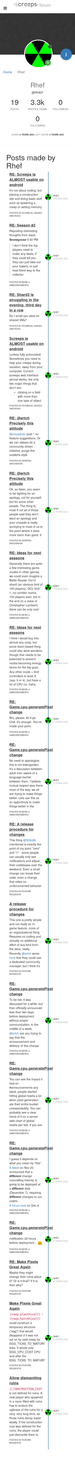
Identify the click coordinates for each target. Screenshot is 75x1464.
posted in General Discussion (20, 462)
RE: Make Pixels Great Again (23, 1264)
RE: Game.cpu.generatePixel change (31, 707)
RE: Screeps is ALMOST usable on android (26, 179)
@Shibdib (29, 840)
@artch (26, 953)
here (12, 958)
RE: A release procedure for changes (21, 829)
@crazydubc (17, 434)
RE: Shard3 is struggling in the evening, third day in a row (25, 302)
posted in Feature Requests (20, 893)
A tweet (14, 1168)
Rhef (56, 195)
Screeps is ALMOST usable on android (26, 343)
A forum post (17, 1205)
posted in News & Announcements (19, 283)
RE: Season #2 (22, 225)
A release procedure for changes (21, 909)
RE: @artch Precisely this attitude (21, 423)
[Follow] (48, 63)
